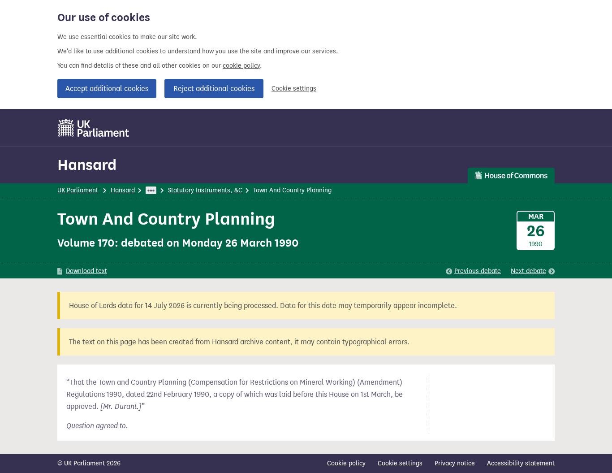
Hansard (86, 165)
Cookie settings (294, 88)
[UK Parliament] (93, 128)
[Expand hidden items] (151, 190)
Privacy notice (455, 463)
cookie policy (241, 65)
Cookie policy (346, 463)
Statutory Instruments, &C (205, 190)
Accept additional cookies (106, 88)
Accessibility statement (521, 463)
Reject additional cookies (213, 88)
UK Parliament (77, 190)
